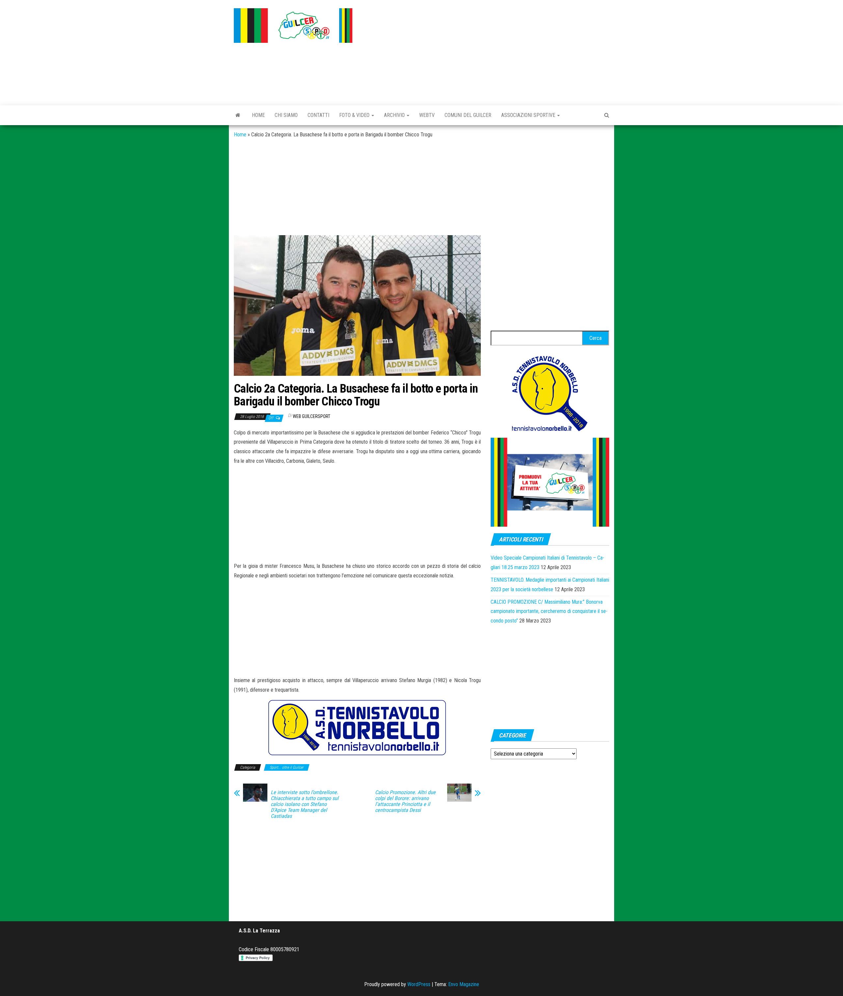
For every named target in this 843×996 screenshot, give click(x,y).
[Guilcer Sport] (238, 115)
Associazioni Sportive (529, 115)
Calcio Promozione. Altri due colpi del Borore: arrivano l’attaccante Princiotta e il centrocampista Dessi (405, 801)
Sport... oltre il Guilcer (287, 767)
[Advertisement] (485, 51)
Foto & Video (355, 115)
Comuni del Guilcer (468, 115)
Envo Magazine (463, 984)
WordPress (418, 984)
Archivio (395, 115)
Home (258, 115)
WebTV (427, 115)
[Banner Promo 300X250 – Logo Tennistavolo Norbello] (550, 393)
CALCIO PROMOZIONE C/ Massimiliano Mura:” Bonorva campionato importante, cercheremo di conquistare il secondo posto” (549, 611)
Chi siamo (286, 115)
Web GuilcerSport (311, 416)
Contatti (318, 115)
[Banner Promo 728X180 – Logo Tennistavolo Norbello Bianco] (357, 727)
